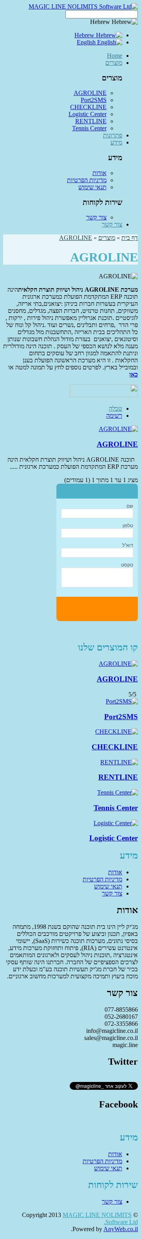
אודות (99, 173)
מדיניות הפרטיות (87, 180)
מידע (116, 142)
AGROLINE (90, 93)
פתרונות (112, 135)
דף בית (129, 237)
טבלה (115, 408)
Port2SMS (94, 100)
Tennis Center (89, 128)
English (87, 42)
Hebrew (85, 35)
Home (114, 55)
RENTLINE (91, 121)
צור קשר (96, 217)
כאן (133, 374)
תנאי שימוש (92, 187)
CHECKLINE (88, 107)
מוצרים (113, 62)
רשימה (114, 415)
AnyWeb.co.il (120, 1229)
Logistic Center (88, 114)
